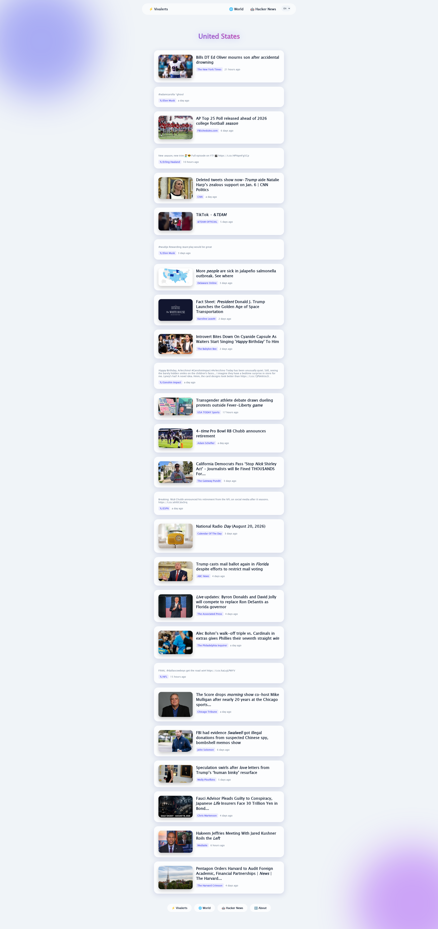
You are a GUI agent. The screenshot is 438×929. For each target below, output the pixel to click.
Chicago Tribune (207, 711)
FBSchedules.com (207, 130)
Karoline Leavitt (206, 318)
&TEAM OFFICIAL (207, 221)
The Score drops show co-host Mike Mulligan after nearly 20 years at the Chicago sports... (237, 699)
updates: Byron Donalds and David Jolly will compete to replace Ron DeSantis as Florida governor (236, 601)
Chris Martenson (207, 815)
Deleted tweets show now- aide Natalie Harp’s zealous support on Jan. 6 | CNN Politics (237, 184)
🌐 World (204, 908)
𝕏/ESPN (164, 508)
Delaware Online (207, 283)
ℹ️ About (260, 908)
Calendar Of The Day (209, 533)
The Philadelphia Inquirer (212, 645)
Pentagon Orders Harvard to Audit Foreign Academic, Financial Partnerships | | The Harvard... (234, 873)
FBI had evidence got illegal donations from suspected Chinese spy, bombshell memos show (232, 737)
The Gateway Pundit (209, 480)
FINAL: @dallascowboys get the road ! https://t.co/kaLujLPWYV (196, 670)
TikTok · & (211, 214)
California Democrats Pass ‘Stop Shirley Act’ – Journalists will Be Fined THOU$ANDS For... (236, 468)
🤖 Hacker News (232, 908)
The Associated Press (209, 614)
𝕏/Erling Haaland (170, 161)
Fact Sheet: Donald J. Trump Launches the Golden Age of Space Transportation (230, 306)
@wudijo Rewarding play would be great (185, 246)
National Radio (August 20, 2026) (230, 526)
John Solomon (205, 749)
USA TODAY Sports (208, 412)
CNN (200, 196)
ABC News (203, 576)
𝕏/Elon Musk (167, 100)
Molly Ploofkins (206, 779)
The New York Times (209, 69)
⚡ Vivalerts (158, 9)
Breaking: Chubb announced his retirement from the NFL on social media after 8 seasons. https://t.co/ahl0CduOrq (213, 501)
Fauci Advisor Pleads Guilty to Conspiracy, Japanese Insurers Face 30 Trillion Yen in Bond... (237, 803)
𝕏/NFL (163, 676)
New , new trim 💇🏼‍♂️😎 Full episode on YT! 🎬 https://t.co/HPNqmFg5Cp (203, 155)
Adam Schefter (206, 443)
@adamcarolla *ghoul (171, 94)
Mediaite (202, 845)
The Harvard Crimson (209, 885)
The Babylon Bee (207, 348)
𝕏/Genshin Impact (170, 382)
